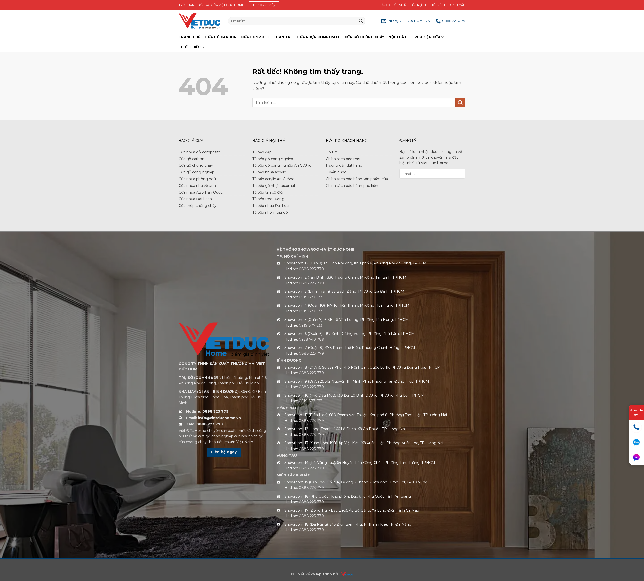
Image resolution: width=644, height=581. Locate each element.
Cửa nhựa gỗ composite (200, 152)
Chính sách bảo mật (343, 159)
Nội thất (398, 37)
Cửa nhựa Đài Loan (195, 199)
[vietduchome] (346, 574)
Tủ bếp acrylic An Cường (273, 179)
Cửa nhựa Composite (318, 37)
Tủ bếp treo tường (268, 199)
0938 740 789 (311, 339)
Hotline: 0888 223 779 (207, 411)
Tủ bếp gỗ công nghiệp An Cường (282, 165)
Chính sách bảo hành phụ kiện (352, 185)
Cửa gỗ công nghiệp (196, 172)
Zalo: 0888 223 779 (204, 424)
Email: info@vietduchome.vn (213, 418)
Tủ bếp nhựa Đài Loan (271, 205)
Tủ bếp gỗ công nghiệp (272, 159)
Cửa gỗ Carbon (220, 37)
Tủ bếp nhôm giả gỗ (270, 212)
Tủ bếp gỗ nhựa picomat (273, 185)
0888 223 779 (311, 269)
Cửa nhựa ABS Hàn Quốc (201, 192)
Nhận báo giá (636, 412)
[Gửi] (360, 21)
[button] (264, 5)
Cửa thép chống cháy (197, 205)
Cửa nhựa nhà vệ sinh (197, 185)
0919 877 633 (311, 297)
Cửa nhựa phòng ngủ (197, 179)
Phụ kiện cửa (427, 37)
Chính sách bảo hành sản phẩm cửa (357, 179)
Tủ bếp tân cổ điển (268, 192)
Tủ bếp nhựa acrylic (269, 172)
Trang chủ (189, 37)
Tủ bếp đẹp (262, 152)
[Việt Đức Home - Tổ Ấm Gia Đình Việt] (199, 21)
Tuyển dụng (336, 172)
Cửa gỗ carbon (191, 159)
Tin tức (332, 152)
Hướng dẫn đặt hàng (344, 165)
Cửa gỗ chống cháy (364, 37)
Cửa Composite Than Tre (267, 37)
